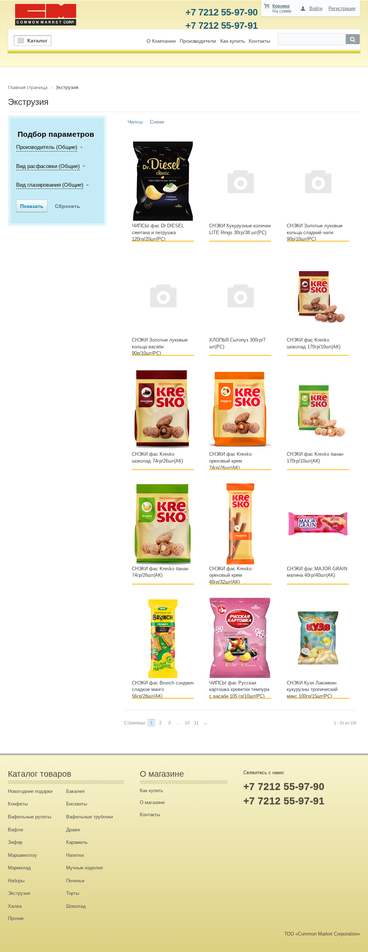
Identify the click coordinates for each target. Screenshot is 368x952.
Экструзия (19, 893)
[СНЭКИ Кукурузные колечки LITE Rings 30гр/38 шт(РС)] (240, 181)
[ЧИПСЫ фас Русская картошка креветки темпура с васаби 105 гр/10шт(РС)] (240, 638)
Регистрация (341, 8)
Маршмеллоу (22, 855)
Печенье (75, 880)
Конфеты (18, 804)
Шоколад (76, 906)
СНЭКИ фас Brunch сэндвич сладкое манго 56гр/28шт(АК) (163, 689)
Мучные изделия (84, 867)
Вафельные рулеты (29, 816)
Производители (198, 41)
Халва (15, 906)
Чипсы (135, 122)
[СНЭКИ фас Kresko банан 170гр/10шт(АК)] (318, 409)
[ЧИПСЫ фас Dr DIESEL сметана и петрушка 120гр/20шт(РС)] (163, 181)
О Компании (161, 41)
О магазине (152, 802)
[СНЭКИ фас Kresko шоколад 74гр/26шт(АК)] (163, 409)
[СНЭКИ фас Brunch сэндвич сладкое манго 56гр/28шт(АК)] (163, 638)
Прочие (16, 918)
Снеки (157, 122)
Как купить (232, 41)
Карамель (77, 842)
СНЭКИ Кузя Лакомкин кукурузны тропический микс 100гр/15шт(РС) (312, 689)
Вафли (15, 829)
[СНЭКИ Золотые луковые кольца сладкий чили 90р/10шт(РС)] (318, 181)
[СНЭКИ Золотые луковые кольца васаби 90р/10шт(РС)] (163, 295)
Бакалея (75, 791)
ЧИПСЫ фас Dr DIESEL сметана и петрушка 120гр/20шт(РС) (158, 232)
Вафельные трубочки (89, 816)
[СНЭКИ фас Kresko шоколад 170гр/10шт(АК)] (318, 295)
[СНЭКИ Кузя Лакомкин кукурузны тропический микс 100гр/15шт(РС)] (318, 638)
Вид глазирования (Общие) (49, 185)
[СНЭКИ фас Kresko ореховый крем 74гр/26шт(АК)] (240, 409)
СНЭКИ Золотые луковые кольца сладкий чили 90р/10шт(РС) (314, 232)
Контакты (259, 41)
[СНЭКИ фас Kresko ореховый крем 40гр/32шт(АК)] (240, 523)
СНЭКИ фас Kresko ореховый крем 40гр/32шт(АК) (230, 575)
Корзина (281, 6)
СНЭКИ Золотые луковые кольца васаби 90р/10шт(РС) (160, 346)
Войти (315, 8)
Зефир (15, 842)
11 (196, 722)
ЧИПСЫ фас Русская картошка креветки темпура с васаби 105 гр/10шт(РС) (239, 689)
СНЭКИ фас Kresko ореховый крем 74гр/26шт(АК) (230, 460)
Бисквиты (76, 804)
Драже (73, 829)
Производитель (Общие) (46, 147)
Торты (72, 893)
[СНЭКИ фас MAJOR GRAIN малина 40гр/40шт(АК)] (318, 523)
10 (187, 722)
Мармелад (19, 867)
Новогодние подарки (30, 791)
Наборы (16, 880)
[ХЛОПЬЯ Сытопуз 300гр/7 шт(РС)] (240, 295)
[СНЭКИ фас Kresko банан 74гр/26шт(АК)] (163, 523)
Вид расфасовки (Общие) (48, 166)
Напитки (75, 855)
